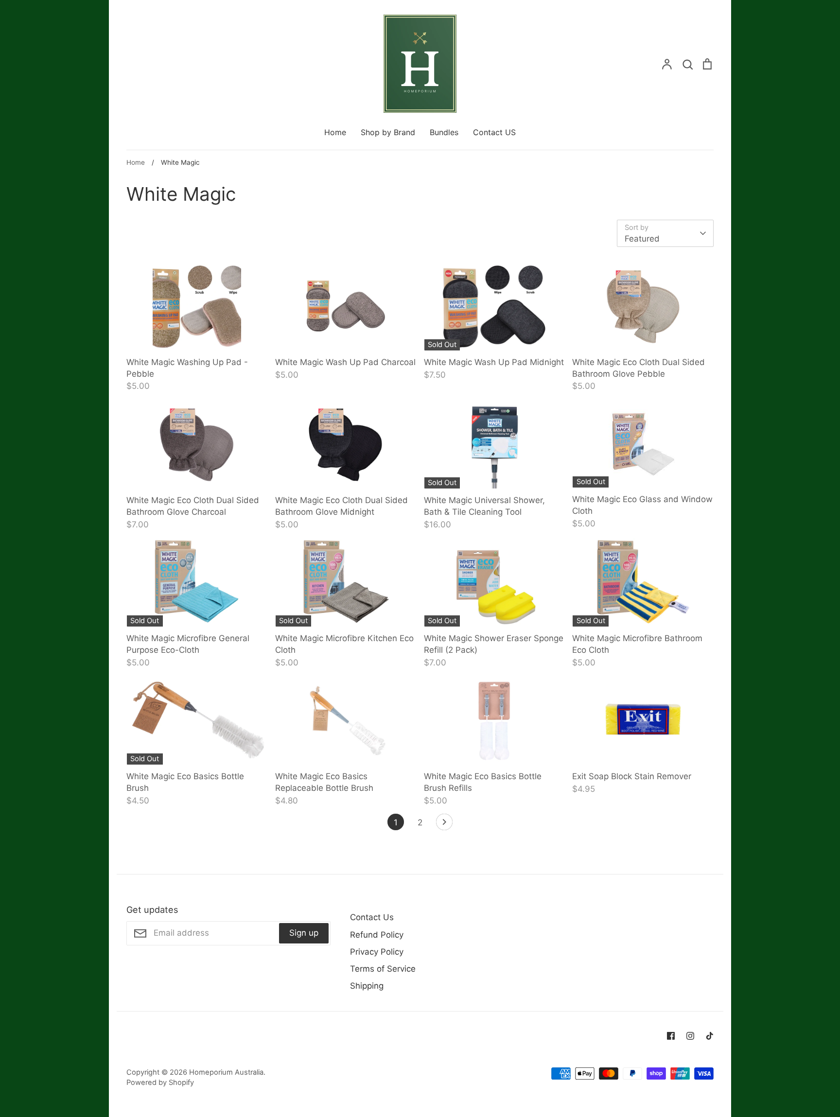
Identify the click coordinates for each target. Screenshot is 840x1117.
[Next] (444, 824)
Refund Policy (376, 935)
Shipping (367, 986)
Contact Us (372, 917)
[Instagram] (690, 1036)
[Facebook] (671, 1036)
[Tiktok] (709, 1036)
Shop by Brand (388, 132)
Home (335, 132)
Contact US (494, 132)
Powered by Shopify (160, 1082)
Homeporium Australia (226, 1072)
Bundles (444, 132)
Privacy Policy (376, 952)
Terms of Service (383, 969)
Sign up (303, 933)
